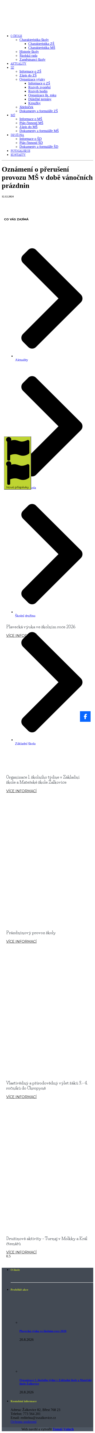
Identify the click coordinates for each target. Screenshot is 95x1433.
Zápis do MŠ (28, 127)
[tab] (17, 463)
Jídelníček (26, 107)
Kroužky (34, 103)
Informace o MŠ (30, 119)
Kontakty (18, 154)
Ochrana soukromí (23, 1422)
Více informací (21, 636)
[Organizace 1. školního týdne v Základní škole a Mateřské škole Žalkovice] (37, 1371)
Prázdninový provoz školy (31, 932)
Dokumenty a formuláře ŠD (38, 147)
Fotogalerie (20, 150)
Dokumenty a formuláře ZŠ (38, 111)
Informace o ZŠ (30, 71)
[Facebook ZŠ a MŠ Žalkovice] (85, 716)
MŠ (13, 115)
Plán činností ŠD (31, 143)
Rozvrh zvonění (39, 87)
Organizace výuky (32, 79)
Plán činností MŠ (31, 123)
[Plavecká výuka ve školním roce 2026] (37, 1322)
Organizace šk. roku (42, 95)
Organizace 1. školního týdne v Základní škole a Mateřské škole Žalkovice (43, 780)
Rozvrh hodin (38, 91)
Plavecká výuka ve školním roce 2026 (41, 626)
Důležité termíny (39, 99)
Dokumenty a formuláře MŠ (39, 131)
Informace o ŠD (30, 139)
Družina (17, 135)
